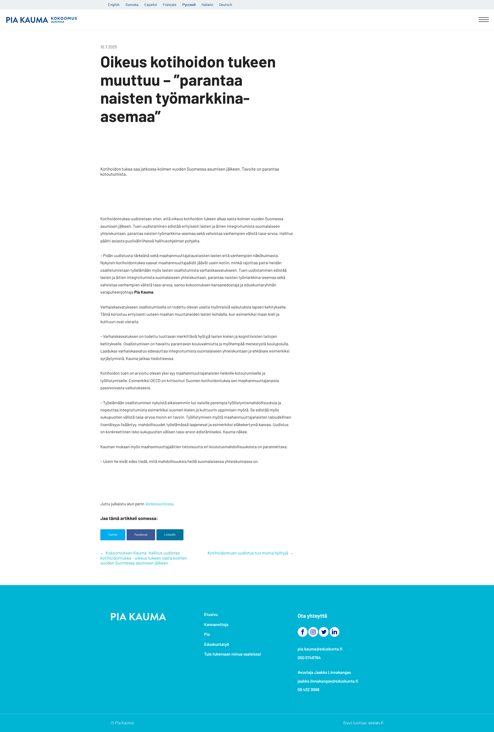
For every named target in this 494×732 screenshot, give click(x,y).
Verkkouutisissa (159, 503)
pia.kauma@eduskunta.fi (320, 649)
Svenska (132, 4)
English (114, 4)
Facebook (140, 534)
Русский (189, 4)
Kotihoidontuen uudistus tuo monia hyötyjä (247, 552)
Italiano (207, 4)
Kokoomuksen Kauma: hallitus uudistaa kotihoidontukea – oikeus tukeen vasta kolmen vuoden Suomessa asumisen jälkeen (143, 558)
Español (150, 4)
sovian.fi (375, 722)
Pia (207, 634)
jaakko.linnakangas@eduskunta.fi (328, 681)
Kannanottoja (216, 624)
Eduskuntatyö (216, 644)
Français (169, 4)
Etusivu (211, 614)
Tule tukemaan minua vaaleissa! (232, 654)
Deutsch (225, 4)
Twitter (113, 534)
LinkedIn (170, 534)
